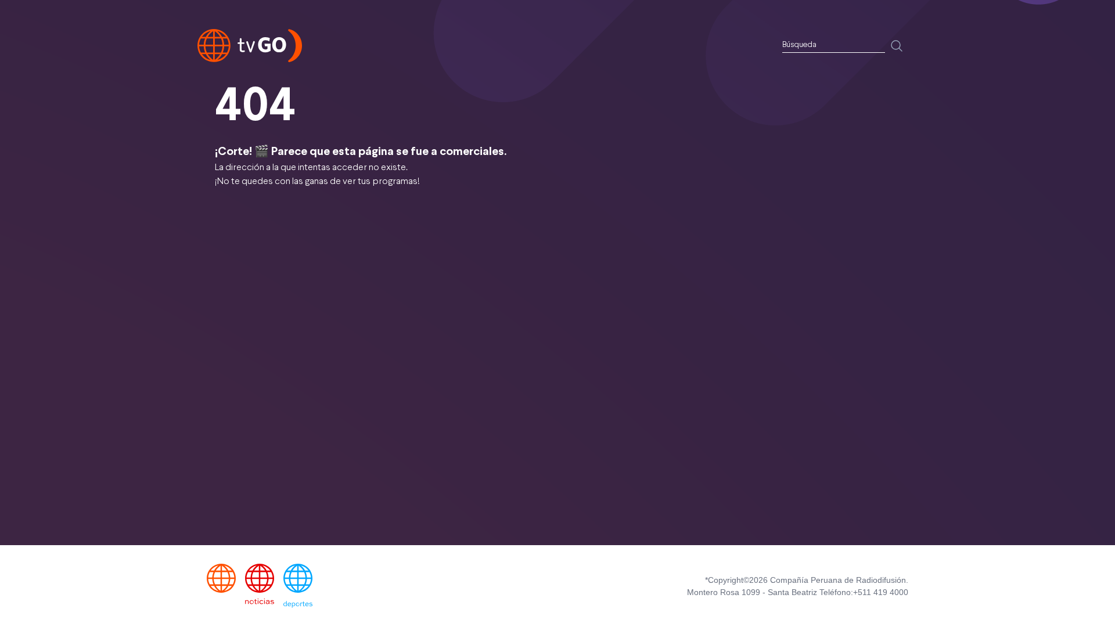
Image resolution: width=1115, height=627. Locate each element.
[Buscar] (897, 46)
